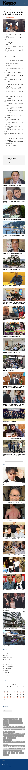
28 (4, 699)
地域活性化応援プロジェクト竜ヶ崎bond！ (12, 336)
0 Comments (14, 460)
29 (7, 699)
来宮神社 (13, 736)
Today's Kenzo (6, 657)
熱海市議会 (5, 744)
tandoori (12, 719)
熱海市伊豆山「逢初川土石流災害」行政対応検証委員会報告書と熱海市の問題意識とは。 (13, 742)
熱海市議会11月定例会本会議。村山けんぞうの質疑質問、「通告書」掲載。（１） (13, 748)
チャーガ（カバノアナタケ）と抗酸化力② (12, 438)
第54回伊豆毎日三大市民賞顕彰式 (10, 421)
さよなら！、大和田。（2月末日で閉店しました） (13, 554)
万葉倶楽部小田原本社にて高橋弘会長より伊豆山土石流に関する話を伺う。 (14, 202)
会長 (4, 724)
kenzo (8, 719)
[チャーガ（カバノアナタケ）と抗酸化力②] (14, 424)
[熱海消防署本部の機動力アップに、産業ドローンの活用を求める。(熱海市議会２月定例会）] (14, 441)
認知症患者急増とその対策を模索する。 (11, 319)
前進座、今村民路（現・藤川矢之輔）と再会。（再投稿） (13, 590)
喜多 (4, 731)
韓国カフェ (21, 753)
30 (10, 699)
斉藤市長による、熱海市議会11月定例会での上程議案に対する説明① (13, 734)
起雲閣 (19, 751)
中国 (21, 723)
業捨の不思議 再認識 (7, 520)
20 (23, 694)
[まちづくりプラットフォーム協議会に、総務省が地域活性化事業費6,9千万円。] (14, 355)
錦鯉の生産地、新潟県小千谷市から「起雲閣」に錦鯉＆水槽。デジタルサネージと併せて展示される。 (14, 303)
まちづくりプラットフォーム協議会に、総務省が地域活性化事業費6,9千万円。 (14, 369)
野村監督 (5, 753)
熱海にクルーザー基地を (8, 572)
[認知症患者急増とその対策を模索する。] (14, 306)
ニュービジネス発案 (7, 662)
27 (23, 696)
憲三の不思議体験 (6, 668)
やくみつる (5, 721)
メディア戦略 (11, 723)
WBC (20, 719)
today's (16, 719)
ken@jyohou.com (10, 17)
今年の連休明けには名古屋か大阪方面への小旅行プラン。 (14, 236)
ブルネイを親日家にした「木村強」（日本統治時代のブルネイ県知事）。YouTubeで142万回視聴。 (14, 538)
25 (17, 696)
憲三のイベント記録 (7, 666)
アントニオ (11, 721)
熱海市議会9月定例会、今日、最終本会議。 (12, 352)
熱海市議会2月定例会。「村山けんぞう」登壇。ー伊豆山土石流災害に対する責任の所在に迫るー (14, 387)
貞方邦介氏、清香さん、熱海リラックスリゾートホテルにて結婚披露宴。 (14, 609)
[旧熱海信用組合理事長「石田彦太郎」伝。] (14, 272)
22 (7, 696)
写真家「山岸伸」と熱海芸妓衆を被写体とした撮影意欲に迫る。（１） (13, 727)
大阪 (7, 731)
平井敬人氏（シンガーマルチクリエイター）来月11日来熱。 (14, 483)
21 (4, 696)
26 (20, 696)
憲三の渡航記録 (6, 670)
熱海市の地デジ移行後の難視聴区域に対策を (12, 253)
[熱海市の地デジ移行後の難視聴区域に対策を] (14, 239)
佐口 (7, 724)
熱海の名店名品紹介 (7, 675)
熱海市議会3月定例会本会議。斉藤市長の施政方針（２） (13, 746)
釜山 (9, 753)
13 (23, 691)
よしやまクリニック (7, 664)
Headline (4, 655)
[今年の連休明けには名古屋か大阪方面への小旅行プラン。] (14, 222)
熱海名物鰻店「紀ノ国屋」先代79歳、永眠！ (12, 185)
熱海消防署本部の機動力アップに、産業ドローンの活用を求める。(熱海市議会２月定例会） (14, 455)
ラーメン (17, 723)
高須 (7, 754)
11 (17, 691)
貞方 (11, 751)
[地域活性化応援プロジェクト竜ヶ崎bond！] (14, 322)
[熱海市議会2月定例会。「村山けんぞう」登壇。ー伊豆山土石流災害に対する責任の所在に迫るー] (14, 373)
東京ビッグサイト (20, 736)
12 (20, 691)
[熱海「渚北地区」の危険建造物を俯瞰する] (14, 205)
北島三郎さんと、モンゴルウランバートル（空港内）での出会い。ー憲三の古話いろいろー (13, 405)
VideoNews (5, 659)
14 (4, 694)
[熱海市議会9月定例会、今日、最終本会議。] (14, 339)
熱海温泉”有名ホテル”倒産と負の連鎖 (10, 628)
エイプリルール (18, 721)
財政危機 (15, 751)
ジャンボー (5, 723)
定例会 (13, 731)
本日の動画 (5, 672)
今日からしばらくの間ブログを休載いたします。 (12, 502)
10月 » (7, 702)
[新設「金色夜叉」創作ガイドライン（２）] (14, 256)
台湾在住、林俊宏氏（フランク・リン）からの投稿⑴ (13, 729)
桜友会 (4, 738)
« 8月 (4, 702)
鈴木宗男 (13, 753)
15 (7, 694)
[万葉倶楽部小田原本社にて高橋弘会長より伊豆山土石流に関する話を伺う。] (14, 188)
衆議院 (7, 751)
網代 (4, 751)
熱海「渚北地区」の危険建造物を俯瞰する (12, 219)
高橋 (4, 754)
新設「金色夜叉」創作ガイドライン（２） (12, 269)
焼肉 (11, 738)
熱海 (14, 738)
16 (10, 694)
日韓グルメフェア (6, 736)
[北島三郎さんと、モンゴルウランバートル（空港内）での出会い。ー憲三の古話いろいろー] (14, 390)
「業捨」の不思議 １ (7, 645)
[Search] (23, 3)
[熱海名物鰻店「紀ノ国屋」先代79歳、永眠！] (14, 171)
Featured (4, 653)
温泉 (8, 738)
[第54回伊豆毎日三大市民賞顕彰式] (14, 408)
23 (10, 696)
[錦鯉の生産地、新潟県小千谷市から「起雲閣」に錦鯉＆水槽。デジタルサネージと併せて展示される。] (14, 288)
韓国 (17, 753)
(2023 (4, 719)
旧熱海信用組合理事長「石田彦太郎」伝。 (12, 285)
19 (20, 694)
